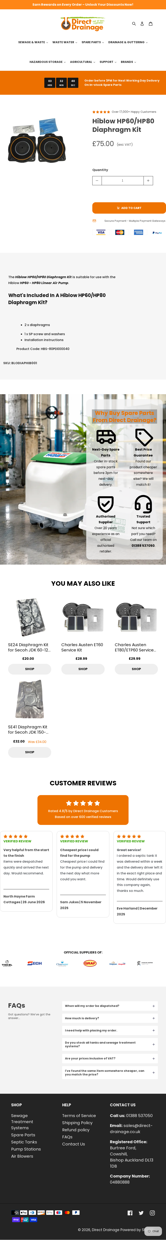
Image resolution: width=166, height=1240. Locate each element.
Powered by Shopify (137, 1229)
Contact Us (73, 1144)
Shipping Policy (77, 1123)
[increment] (148, 180)
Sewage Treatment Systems (22, 1122)
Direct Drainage (105, 1229)
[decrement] (97, 180)
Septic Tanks (24, 1142)
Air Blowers (22, 1156)
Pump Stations (26, 1149)
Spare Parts (23, 1135)
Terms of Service (79, 1115)
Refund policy (75, 1130)
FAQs (67, 1137)
